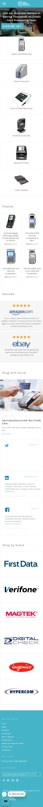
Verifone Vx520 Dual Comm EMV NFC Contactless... (32, 271)
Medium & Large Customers (13, 743)
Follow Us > (33, 445)
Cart (3, 724)
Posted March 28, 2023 (16, 496)
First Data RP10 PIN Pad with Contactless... (10, 271)
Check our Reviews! (13, 524)
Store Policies (7, 740)
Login (4, 727)
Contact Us (6, 750)
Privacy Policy (7, 747)
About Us (5, 730)
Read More (9, 491)
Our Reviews (6, 734)
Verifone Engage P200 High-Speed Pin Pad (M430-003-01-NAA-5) (10, 237)
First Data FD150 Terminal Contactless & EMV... (32, 237)
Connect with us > (31, 477)
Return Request (8, 737)
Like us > (34, 509)
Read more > (6, 434)
